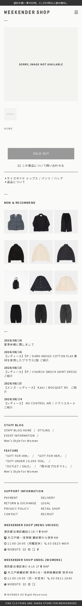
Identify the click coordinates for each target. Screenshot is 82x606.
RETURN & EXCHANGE (20, 503)
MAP (44, 531)
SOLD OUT (41, 153)
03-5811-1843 (61, 578)
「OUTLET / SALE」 (18, 466)
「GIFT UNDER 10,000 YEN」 (25, 461)
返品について (16, 182)
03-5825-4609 (58, 543)
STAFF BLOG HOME (18, 430)
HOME (8, 128)
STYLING (44, 430)
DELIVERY (48, 497)
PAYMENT (11, 497)
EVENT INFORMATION (19, 435)
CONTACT (11, 514)
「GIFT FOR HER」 (49, 456)
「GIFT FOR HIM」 (17, 456)
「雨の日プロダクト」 (53, 466)
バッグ (58, 178)
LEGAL (45, 503)
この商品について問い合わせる (43, 165)
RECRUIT (47, 514)
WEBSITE (14, 549)
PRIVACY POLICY (16, 508)
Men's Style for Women (21, 441)
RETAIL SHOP (50, 508)
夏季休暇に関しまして (19, 344)
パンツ (46, 178)
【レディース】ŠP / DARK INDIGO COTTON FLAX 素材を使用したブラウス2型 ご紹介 (40, 358)
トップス (32, 178)
